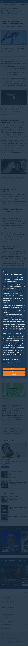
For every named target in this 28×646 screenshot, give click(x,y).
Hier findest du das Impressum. (11, 359)
